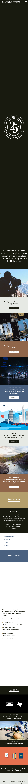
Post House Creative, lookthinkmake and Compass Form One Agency (14, 717)
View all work (14, 499)
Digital (6, 545)
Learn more (14, 265)
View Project (14, 307)
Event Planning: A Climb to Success (14, 743)
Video (6, 542)
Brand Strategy (9, 537)
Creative (7, 540)
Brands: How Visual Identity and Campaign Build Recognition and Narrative (14, 769)
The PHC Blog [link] (14, 690)
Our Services (14, 556)
